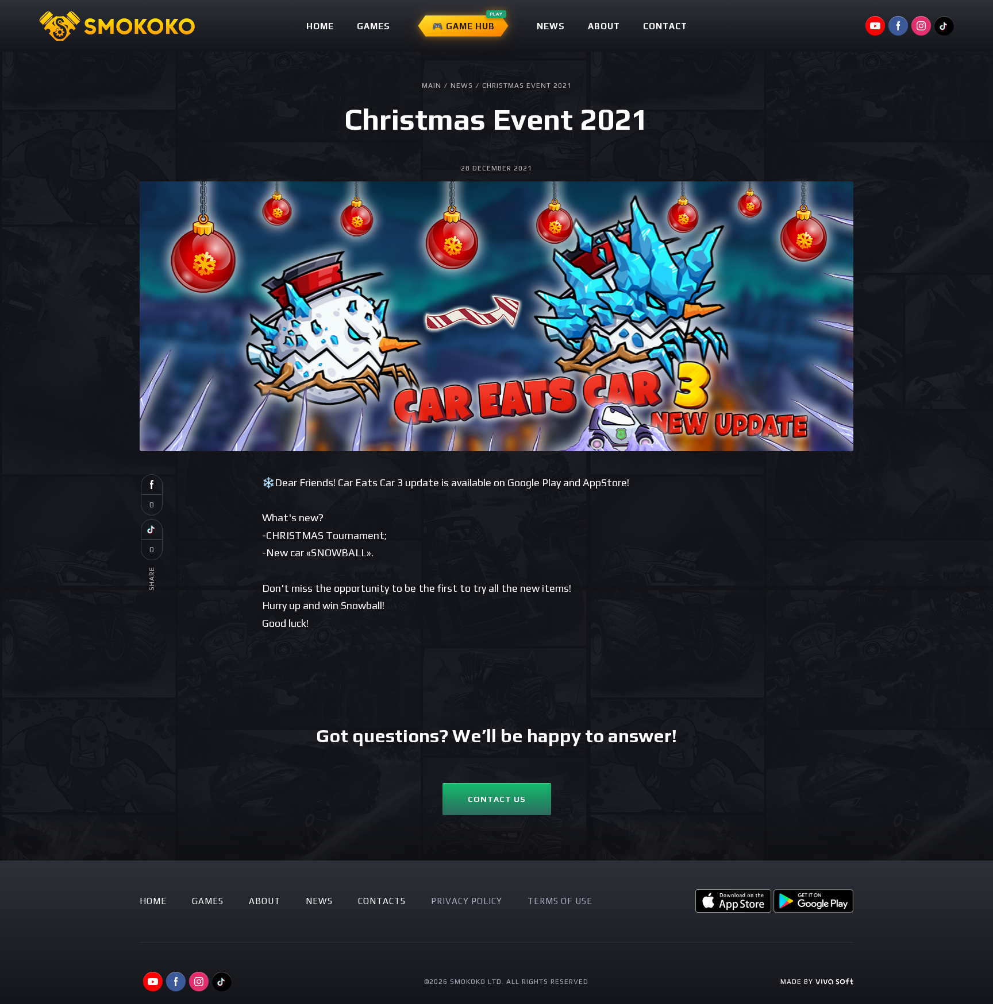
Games (373, 26)
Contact (665, 26)
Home (320, 26)
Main (431, 86)
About (604, 26)
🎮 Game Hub (463, 26)
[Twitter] (151, 530)
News (551, 26)
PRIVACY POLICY (466, 901)
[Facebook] (151, 485)
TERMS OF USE (560, 901)
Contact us (497, 799)
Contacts (382, 901)
